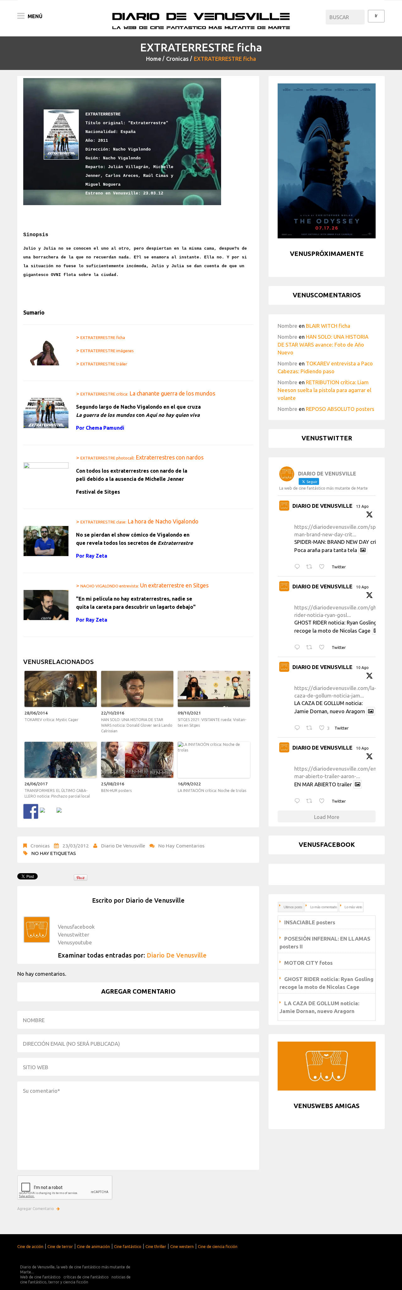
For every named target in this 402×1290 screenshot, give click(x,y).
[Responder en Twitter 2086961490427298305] (299, 647)
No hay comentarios (181, 845)
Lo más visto (353, 907)
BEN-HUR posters (116, 790)
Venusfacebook (76, 927)
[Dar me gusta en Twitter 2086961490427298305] (323, 647)
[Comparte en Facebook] (30, 811)
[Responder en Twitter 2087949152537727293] (299, 566)
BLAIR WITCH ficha (328, 326)
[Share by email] (64, 815)
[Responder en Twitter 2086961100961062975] (299, 801)
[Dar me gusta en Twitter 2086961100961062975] (323, 801)
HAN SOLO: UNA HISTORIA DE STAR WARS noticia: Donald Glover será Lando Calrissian (136, 725)
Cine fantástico (127, 1246)
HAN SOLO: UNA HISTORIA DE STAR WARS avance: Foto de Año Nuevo (323, 344)
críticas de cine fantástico (86, 1277)
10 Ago (362, 587)
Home (153, 59)
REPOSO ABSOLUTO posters (340, 409)
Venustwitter (73, 934)
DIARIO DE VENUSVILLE (322, 506)
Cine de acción (30, 1246)
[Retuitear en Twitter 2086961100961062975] (311, 801)
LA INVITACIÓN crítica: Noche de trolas (212, 790)
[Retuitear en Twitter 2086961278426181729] (311, 728)
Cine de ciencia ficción (217, 1246)
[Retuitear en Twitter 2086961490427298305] (311, 647)
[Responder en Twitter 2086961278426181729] (299, 728)
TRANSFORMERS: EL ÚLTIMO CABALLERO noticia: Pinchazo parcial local (57, 793)
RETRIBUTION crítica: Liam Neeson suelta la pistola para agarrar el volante (324, 390)
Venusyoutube (75, 942)
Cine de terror (60, 1246)
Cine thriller (155, 1246)
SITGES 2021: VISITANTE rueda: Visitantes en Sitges (212, 722)
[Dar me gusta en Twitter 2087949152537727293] (323, 566)
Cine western (182, 1246)
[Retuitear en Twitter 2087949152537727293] (311, 566)
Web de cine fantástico (40, 1277)
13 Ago (362, 506)
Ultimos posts (293, 907)
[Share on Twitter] (47, 815)
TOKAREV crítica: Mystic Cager (51, 720)
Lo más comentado (323, 907)
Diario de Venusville (123, 845)
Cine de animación (93, 1246)
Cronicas (177, 59)
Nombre (287, 326)
